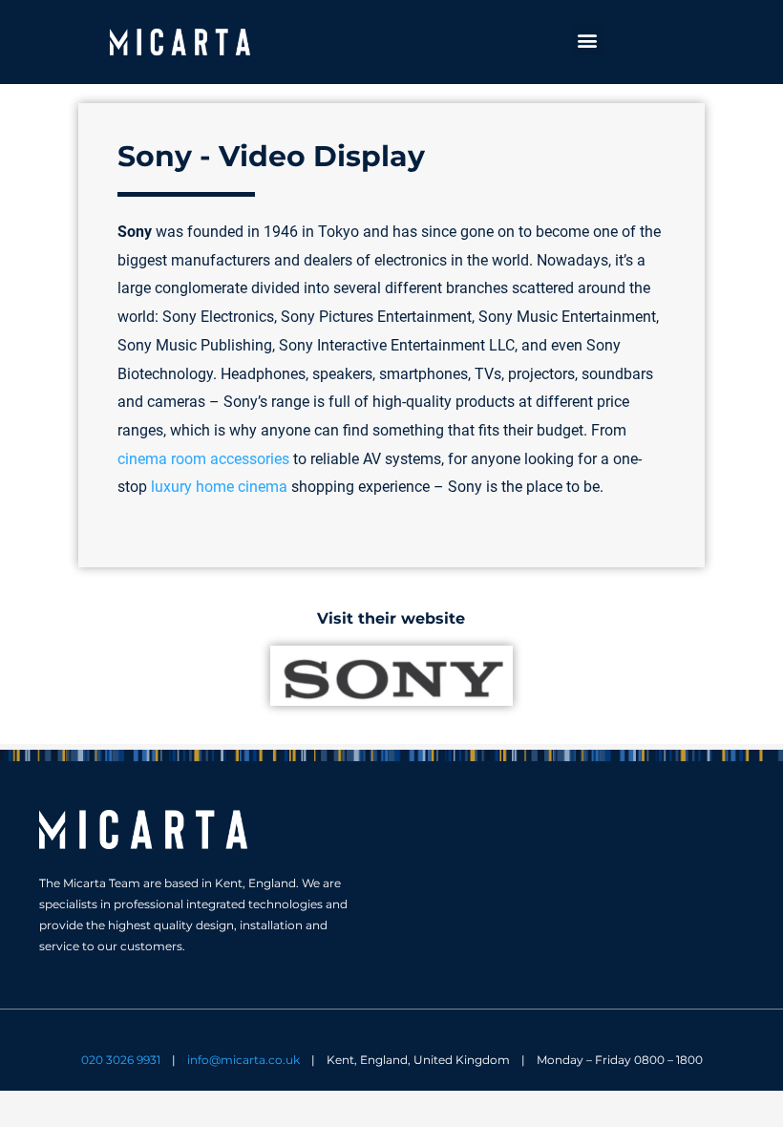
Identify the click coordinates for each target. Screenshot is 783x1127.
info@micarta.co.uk (243, 1060)
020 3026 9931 (120, 1060)
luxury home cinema (219, 487)
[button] (587, 39)
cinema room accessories (203, 459)
